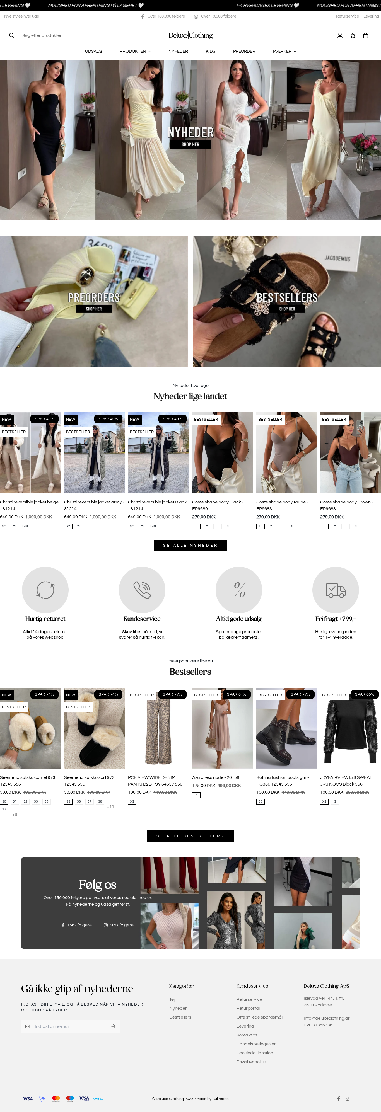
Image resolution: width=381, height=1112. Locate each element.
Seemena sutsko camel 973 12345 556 (27, 780)
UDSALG (93, 51)
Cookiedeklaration (255, 1053)
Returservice (347, 16)
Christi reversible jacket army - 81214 (94, 505)
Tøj (172, 999)
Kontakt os (247, 1035)
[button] (364, 35)
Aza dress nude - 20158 (215, 777)
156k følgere (79, 925)
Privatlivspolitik (251, 1062)
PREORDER (244, 51)
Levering (371, 16)
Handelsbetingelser (256, 1044)
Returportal (248, 1008)
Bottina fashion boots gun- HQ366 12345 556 (282, 780)
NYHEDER (178, 51)
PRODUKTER (133, 51)
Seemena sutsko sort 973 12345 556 (89, 780)
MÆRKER (282, 51)
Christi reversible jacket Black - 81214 (157, 505)
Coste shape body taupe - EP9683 (282, 505)
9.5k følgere (122, 925)
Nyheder (178, 1008)
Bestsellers (180, 1017)
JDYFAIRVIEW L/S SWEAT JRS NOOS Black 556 (346, 780)
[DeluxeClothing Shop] (191, 35)
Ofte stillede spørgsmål (260, 1017)
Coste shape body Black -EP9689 (217, 505)
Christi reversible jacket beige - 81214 (29, 505)
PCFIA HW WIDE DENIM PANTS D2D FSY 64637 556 (155, 780)
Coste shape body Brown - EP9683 (346, 505)
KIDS (210, 51)
